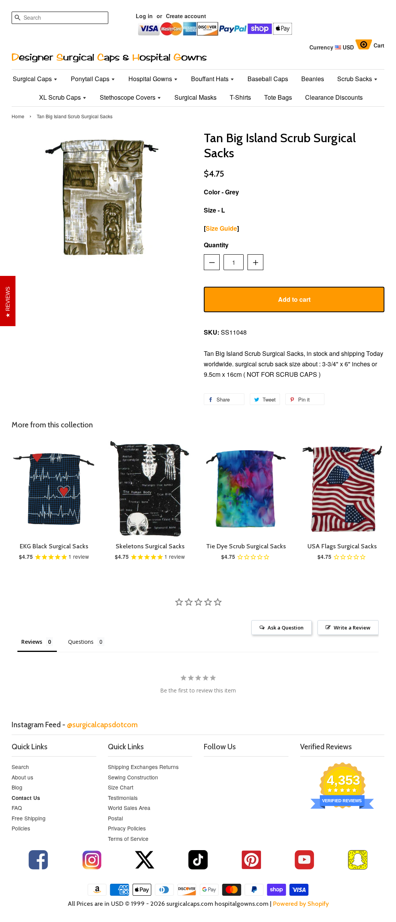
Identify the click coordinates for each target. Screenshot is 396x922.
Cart (379, 45)
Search (20, 767)
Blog (17, 787)
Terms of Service (128, 838)
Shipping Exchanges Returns (143, 767)
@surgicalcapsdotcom (102, 724)
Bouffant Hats (210, 78)
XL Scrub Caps (60, 97)
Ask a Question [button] (286, 627)
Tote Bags (278, 97)
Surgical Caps (33, 78)
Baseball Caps (268, 78)
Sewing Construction (133, 777)
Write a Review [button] (352, 627)
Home (18, 116)
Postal (115, 818)
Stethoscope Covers (128, 97)
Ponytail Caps (91, 78)
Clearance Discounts (334, 97)
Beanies (312, 78)
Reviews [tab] (31, 641)
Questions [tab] (81, 641)
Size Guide (221, 228)
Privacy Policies (127, 828)
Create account (186, 16)
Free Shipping (29, 818)
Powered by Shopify (301, 903)
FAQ (17, 807)
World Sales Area (129, 807)
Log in (144, 16)
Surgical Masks (195, 97)
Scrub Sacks (355, 78)
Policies (21, 828)
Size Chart (120, 787)
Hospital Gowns (151, 78)
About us (22, 777)
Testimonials (123, 797)
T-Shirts (240, 97)
